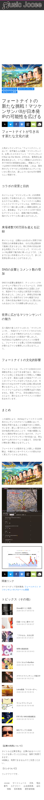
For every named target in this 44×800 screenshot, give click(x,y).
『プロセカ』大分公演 (25, 635)
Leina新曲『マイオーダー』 (27, 689)
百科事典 (18, 789)
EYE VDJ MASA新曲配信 (25, 716)
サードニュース (19, 783)
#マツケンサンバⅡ (26, 89)
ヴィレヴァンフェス (24, 703)
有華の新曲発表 (22, 649)
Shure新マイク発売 (23, 608)
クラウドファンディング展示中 (28, 676)
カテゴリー (16, 786)
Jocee (7, 783)
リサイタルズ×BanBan (25, 662)
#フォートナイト (9, 89)
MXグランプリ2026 (24, 730)
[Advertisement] (22, 35)
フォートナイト (31, 586)
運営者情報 (30, 789)
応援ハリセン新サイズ (25, 622)
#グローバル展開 (9, 92)
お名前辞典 (28, 786)
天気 (31, 783)
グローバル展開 (22, 589)
